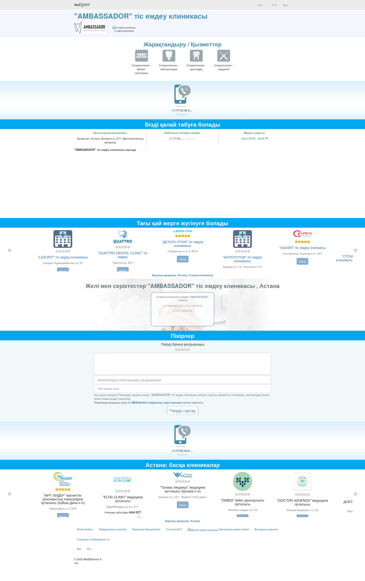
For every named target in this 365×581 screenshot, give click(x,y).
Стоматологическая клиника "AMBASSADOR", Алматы (182, 298)
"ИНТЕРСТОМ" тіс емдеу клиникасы (242, 258)
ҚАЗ (260, 5)
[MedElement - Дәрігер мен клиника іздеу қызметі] (82, 5)
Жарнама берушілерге (146, 529)
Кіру (285, 5)
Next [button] (355, 250)
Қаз (79, 549)
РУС (274, 5)
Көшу (63, 271)
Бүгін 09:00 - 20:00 (253, 138)
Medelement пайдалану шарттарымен (157, 402)
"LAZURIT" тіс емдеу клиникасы (63, 256)
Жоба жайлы (85, 529)
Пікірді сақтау (183, 410)
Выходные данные (266, 529)
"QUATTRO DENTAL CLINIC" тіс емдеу (123, 254)
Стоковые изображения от (93, 539)
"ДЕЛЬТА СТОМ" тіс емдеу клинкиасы (182, 243)
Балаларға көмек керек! (233, 529)
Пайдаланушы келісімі (112, 529)
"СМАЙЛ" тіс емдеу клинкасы (302, 247)
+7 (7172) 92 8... (183, 112)
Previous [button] (9, 250)
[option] (183, 250)
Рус (89, 549)
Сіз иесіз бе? (174, 529)
